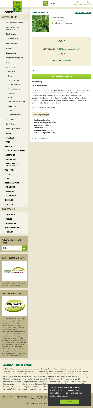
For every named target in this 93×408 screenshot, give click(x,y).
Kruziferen (11, 72)
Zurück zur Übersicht (83, 13)
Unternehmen (10, 215)
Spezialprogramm (12, 53)
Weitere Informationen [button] (59, 396)
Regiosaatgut (10, 191)
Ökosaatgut (9, 138)
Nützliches (9, 204)
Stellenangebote (11, 223)
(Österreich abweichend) (70, 49)
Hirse (10, 97)
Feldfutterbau (11, 34)
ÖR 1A (7, 179)
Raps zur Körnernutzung (16, 102)
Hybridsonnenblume (15, 115)
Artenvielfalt (10, 187)
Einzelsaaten (10, 67)
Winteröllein (12, 106)
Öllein (10, 110)
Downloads (9, 232)
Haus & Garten (10, 196)
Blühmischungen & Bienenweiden (12, 165)
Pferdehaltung (10, 159)
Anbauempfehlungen (41, 115)
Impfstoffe (9, 146)
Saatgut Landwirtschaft (14, 23)
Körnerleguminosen (13, 129)
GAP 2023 (8, 174)
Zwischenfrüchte (12, 39)
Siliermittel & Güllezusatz (15, 151)
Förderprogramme (12, 183)
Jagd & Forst (9, 170)
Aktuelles (8, 219)
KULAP (8, 133)
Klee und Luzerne (14, 89)
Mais (8, 62)
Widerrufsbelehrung (24, 397)
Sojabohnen (10, 124)
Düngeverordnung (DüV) (14, 58)
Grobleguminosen (14, 85)
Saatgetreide (10, 119)
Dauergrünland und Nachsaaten (13, 28)
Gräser (10, 76)
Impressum (7, 397)
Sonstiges (11, 93)
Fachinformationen (12, 228)
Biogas (7, 142)
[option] (40, 23)
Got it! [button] (69, 402)
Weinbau (9, 48)
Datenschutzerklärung (46, 397)
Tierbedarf (9, 200)
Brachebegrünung (12, 43)
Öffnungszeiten (36, 399)
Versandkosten (65, 60)
